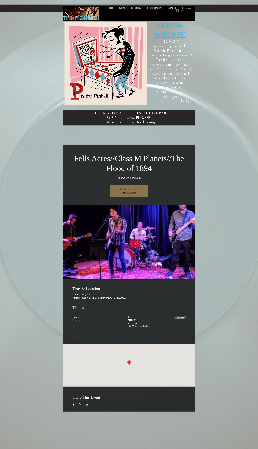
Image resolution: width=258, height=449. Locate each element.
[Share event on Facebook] (73, 404)
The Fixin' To (81, 18)
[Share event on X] (80, 404)
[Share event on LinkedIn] (87, 404)
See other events (129, 192)
